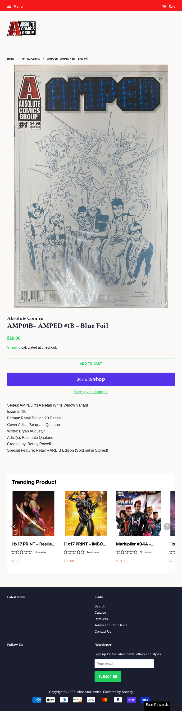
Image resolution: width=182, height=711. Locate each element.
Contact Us (103, 631)
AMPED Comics (31, 58)
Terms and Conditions (111, 625)
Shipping (13, 347)
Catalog (100, 612)
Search (100, 606)
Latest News (16, 597)
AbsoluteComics (89, 692)
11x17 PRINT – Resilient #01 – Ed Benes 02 (33, 544)
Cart (171, 6)
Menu (18, 6)
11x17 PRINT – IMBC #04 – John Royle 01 (83, 544)
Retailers (101, 619)
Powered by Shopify (118, 692)
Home (10, 58)
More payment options (91, 392)
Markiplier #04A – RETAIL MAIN (133, 544)
